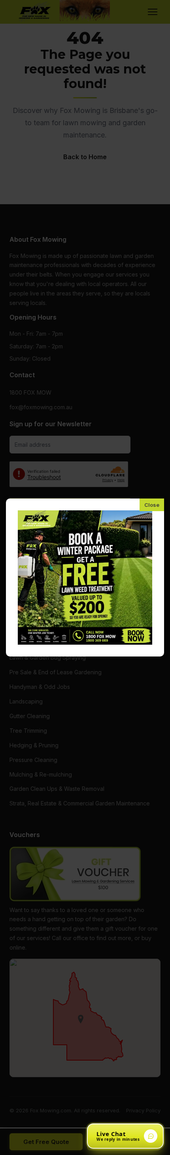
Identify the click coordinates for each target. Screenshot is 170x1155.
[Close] (152, 504)
